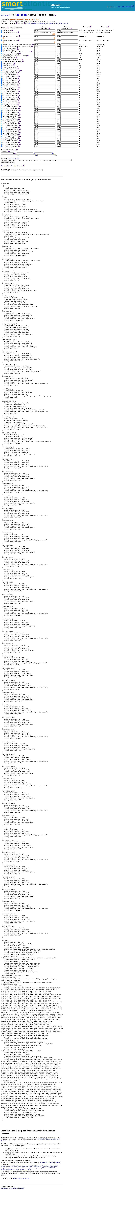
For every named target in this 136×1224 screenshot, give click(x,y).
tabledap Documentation (21, 1178)
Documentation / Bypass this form (12, 166)
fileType (51, 1162)
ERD (132, 7)
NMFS (123, 7)
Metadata (42, 23)
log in (132, 5)
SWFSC (128, 7)
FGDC (28, 23)
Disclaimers (4, 1188)
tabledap (21, 14)
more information (13, 158)
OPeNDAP (41, 1139)
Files (56, 23)
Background (50, 23)
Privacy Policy (13, 1188)
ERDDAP (6, 14)
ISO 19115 (34, 23)
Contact (21, 1188)
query (58, 1162)
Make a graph (63, 23)
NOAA (119, 7)
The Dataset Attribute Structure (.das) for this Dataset (26, 180)
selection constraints (17, 1141)
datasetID (43, 1162)
